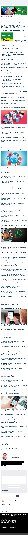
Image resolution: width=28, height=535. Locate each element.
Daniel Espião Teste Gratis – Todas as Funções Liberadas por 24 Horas (11, 25)
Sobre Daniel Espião (4, 514)
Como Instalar (5, 3)
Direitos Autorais (21, 514)
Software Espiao (20, 522)
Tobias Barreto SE (3, 465)
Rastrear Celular (7, 18)
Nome (3, 485)
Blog (24, 3)
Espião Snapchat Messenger (5, 505)
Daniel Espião (13, 1)
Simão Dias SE (19, 463)
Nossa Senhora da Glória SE (4, 463)
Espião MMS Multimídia (5, 510)
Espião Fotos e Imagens (5, 511)
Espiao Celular (20, 524)
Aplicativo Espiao (20, 519)
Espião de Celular (20, 526)
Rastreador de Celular (24, 527)
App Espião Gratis (24, 523)
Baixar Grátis (8, 3)
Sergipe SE (15, 463)
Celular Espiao (24, 521)
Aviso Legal (15, 515)
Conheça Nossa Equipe (18, 457)
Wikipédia (23, 97)
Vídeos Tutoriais (19, 3)
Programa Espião (24, 519)
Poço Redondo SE (11, 463)
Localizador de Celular (24, 529)
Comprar (12, 3)
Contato (23, 3)
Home (2, 3)
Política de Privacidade (10, 514)
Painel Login (15, 3)
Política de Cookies (16, 514)
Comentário (4, 475)
